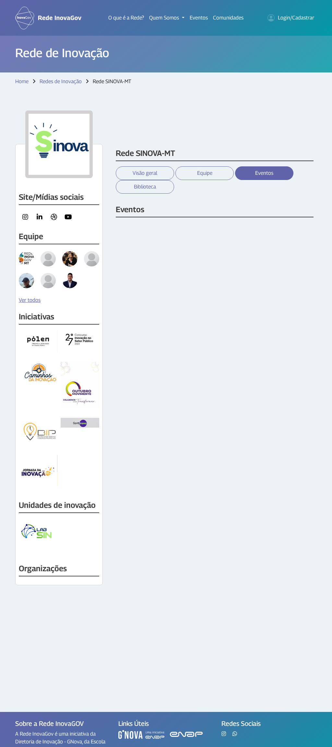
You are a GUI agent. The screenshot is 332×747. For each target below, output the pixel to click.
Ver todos (30, 300)
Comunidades (228, 18)
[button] (25, 217)
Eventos (199, 18)
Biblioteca (145, 187)
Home (22, 81)
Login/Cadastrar (296, 18)
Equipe (204, 173)
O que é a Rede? (126, 18)
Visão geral (145, 173)
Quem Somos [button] (164, 18)
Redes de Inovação (61, 81)
